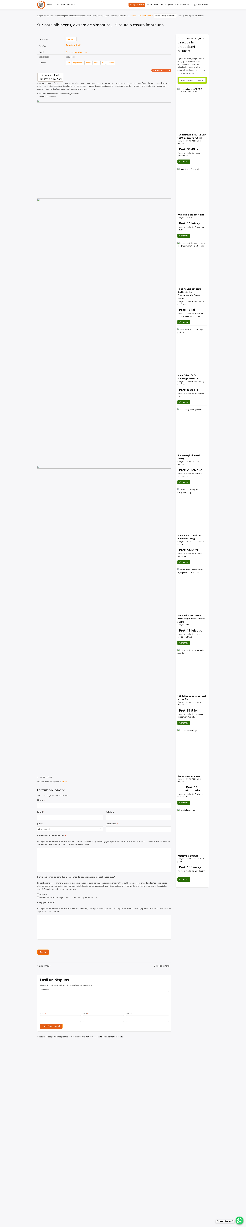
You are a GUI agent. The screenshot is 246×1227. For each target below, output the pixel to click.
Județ (40, 823)
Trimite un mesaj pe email (76, 52)
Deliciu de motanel (162, 966)
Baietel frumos (45, 966)
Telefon (110, 812)
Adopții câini (152, 4)
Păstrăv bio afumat (187, 855)
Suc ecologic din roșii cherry (188, 457)
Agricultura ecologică (186, 58)
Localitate (111, 823)
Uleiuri (189, 624)
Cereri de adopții (183, 4)
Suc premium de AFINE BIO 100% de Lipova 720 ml (191, 136)
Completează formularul (165, 15)
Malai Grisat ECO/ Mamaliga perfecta (187, 377)
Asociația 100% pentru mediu (140, 15)
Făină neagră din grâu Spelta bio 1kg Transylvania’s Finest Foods (189, 293)
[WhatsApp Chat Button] (239, 1220)
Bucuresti (71, 39)
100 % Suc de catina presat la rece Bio (191, 697)
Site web (129, 1014)
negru (88, 62)
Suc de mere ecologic (188, 775)
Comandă (183, 161)
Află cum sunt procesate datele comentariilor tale (102, 1037)
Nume (41, 800)
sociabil (111, 62)
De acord (43, 894)
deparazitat (78, 62)
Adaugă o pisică (137, 4)
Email (40, 812)
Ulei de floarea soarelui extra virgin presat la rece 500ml (191, 618)
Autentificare (202, 4)
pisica (96, 62)
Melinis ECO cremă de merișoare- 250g (189, 537)
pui (103, 62)
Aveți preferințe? (46, 902)
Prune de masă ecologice (190, 214)
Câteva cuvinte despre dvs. (51, 835)
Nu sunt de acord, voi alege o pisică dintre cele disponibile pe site (68, 897)
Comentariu (45, 989)
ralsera (64, 781)
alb (68, 62)
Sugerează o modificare (161, 70)
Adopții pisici (167, 4)
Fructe (189, 217)
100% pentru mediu (68, 4)
